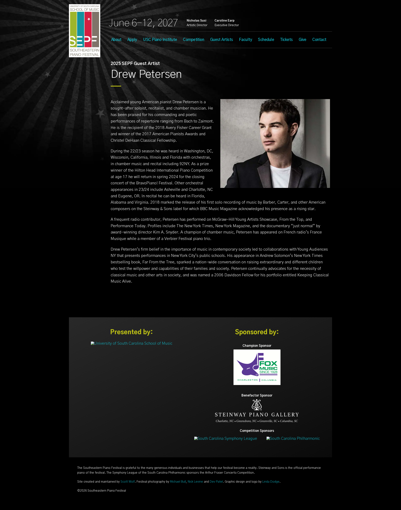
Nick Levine (195, 481)
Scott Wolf (128, 481)
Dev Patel (216, 481)
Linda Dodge (270, 481)
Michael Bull (178, 481)
